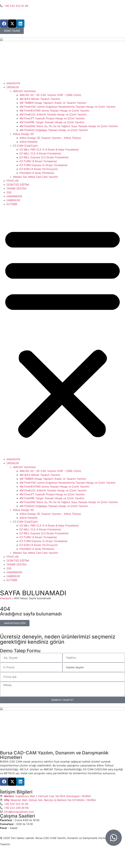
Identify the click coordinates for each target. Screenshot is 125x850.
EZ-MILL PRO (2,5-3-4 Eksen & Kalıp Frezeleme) (49, 149)
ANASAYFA (13, 83)
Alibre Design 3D (23, 134)
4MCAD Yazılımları (24, 91)
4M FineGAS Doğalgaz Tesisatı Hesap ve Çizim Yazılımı (54, 130)
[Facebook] (4, 23)
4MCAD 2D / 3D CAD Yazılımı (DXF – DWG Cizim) (50, 95)
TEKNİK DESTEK (17, 188)
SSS (9, 192)
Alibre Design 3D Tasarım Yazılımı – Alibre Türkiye (50, 137)
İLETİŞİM (12, 204)
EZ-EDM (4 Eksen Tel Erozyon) (39, 169)
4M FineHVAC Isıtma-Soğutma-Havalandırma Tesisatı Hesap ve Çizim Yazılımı (67, 106)
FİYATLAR (13, 180)
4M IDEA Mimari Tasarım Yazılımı (40, 98)
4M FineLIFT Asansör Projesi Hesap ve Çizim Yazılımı (52, 118)
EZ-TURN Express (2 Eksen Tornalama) (44, 165)
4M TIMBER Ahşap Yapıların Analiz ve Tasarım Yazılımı (53, 102)
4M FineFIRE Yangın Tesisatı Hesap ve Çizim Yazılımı (52, 122)
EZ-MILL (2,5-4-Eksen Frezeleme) (40, 153)
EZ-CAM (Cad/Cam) (25, 145)
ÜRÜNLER (13, 87)
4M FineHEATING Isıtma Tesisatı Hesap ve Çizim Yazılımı (54, 110)
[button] (62, 331)
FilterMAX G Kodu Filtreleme (37, 173)
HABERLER (13, 200)
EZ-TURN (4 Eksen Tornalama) (38, 161)
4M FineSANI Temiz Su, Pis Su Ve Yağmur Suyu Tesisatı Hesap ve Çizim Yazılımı (69, 126)
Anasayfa (5, 598)
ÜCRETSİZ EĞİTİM (18, 184)
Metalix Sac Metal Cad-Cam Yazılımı (35, 176)
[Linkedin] (20, 23)
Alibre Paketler (29, 141)
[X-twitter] (12, 23)
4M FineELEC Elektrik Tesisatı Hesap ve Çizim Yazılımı (53, 114)
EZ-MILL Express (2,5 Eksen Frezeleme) (44, 157)
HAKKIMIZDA (14, 196)
